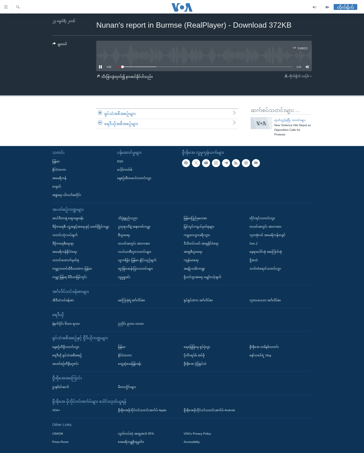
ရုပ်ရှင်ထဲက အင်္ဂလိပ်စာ (198, 300)
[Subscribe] (256, 163)
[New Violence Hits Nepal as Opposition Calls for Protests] (261, 123)
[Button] (59, 45)
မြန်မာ (56, 161)
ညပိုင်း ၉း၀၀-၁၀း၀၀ (131, 323)
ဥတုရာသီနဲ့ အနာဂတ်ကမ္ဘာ (134, 226)
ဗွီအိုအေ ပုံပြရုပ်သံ (195, 363)
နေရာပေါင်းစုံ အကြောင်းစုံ (265, 251)
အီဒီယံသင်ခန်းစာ (63, 300)
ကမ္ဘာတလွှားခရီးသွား (197, 235)
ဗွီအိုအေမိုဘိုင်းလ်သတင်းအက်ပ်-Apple (142, 410)
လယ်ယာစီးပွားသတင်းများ (134, 251)
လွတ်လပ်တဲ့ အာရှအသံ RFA (136, 433)
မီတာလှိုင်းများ (127, 387)
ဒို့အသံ (253, 260)
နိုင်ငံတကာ (59, 169)
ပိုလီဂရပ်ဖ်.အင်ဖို (194, 355)
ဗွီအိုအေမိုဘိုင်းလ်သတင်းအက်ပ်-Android (209, 410)
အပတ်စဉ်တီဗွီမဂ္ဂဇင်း (65, 363)
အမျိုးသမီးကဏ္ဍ (194, 268)
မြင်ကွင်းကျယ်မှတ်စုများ (199, 226)
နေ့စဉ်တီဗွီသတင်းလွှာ (65, 347)
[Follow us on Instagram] (216, 163)
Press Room (60, 442)
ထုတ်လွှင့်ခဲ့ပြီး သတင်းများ (290, 120)
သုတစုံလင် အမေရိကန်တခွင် (267, 235)
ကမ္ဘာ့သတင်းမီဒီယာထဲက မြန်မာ (72, 268)
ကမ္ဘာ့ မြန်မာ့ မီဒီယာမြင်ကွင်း (69, 277)
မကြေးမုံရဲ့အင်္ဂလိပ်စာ (131, 300)
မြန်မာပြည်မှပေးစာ (195, 218)
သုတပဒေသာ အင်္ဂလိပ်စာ (265, 300)
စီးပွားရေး (124, 235)
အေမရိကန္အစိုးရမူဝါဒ (131, 442)
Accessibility (192, 442)
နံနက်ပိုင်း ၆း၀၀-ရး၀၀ (66, 323)
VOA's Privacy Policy (197, 433)
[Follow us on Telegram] (226, 163)
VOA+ (56, 410)
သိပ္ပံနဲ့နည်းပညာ (128, 218)
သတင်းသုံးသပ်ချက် (65, 235)
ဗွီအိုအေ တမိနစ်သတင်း (264, 347)
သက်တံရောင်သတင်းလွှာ (265, 268)
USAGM (57, 433)
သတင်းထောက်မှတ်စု (65, 260)
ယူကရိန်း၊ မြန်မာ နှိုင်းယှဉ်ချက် (137, 260)
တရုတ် (56, 186)
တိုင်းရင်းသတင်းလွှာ (262, 218)
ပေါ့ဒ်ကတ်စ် (124, 169)
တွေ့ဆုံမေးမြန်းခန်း (129, 363)
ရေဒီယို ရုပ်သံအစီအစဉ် (67, 355)
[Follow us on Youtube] (206, 163)
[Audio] (314, 7)
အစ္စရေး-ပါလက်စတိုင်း (66, 195)
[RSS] (236, 163)
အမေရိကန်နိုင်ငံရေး (64, 251)
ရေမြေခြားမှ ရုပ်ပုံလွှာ (197, 347)
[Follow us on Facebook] (186, 163)
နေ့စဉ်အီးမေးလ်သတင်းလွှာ (134, 178)
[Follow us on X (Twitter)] (196, 163)
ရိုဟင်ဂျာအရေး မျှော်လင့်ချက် (202, 277)
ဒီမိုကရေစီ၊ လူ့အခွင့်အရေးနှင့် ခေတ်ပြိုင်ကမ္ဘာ (80, 226)
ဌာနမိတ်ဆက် (60, 387)
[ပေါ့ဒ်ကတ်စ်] (246, 163)
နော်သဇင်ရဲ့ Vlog (260, 355)
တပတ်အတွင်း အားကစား (134, 243)
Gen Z (253, 243)
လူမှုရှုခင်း (124, 277)
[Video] (327, 7)
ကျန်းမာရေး (191, 260)
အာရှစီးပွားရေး (193, 251)
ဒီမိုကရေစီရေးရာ (63, 243)
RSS (120, 161)
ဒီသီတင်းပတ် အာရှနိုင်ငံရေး (201, 243)
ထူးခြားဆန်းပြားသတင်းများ (135, 268)
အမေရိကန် (59, 178)
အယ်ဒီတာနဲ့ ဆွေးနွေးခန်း (68, 218)
